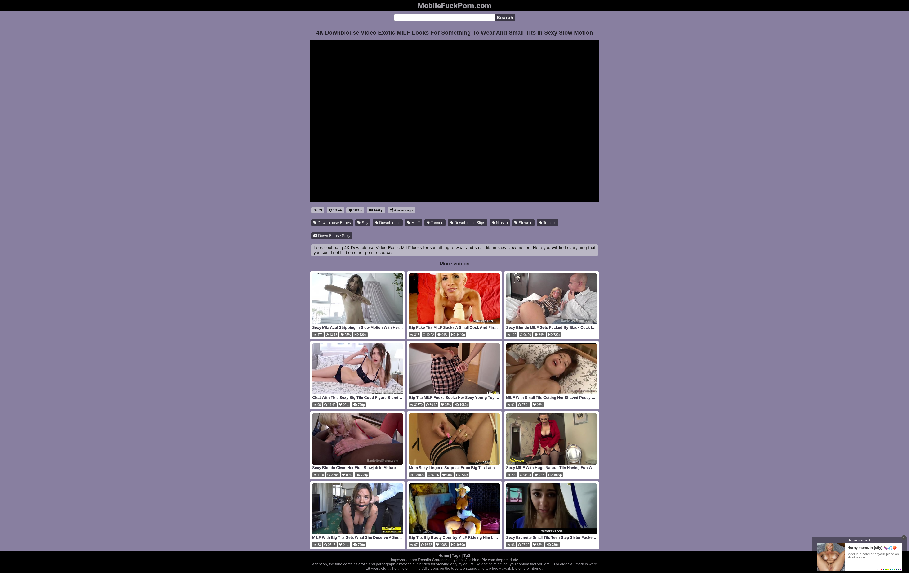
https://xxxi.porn (404, 560)
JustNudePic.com (480, 560)
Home (443, 556)
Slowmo (525, 223)
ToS (467, 556)
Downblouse (389, 223)
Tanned (436, 223)
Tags (456, 556)
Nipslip (501, 223)
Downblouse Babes (334, 223)
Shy (364, 223)
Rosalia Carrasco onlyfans (440, 560)
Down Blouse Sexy (333, 236)
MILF (415, 223)
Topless (549, 223)
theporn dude (507, 560)
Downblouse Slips (469, 223)
